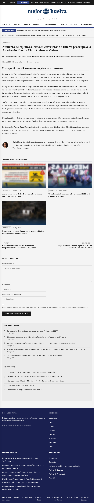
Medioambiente (51, 24)
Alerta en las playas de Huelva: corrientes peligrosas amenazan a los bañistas (22, 194)
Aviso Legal (53, 458)
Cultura (17, 24)
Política (64, 24)
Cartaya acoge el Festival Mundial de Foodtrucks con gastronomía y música (36, 381)
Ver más (77, 145)
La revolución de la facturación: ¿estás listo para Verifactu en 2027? (40, 2)
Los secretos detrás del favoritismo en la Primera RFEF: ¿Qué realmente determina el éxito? (41, 343)
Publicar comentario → (17, 314)
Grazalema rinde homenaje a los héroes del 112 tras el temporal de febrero (69, 194)
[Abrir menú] (4, 2)
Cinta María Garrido (20, 142)
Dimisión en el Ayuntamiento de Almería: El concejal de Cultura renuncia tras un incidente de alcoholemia (46, 349)
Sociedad (74, 24)
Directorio (52, 434)
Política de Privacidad (57, 474)
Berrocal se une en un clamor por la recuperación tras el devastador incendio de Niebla (23, 232)
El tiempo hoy (86, 24)
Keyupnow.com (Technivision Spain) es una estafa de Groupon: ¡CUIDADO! (35, 376)
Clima (51, 422)
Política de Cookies (56, 470)
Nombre (6, 285)
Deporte (27, 24)
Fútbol (51, 446)
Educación (53, 442)
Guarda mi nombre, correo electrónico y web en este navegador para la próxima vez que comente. (45, 307)
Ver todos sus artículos (20, 148)
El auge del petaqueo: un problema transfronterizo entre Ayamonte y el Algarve (36, 337)
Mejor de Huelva (14, 497)
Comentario (8, 263)
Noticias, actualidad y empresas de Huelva (64, 466)
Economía (37, 24)
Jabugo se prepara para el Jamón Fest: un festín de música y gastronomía (34, 355)
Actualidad (6, 24)
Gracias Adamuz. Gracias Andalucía (21, 385)
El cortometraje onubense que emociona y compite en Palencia (31, 372)
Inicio (4, 35)
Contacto (52, 462)
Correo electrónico (11, 294)
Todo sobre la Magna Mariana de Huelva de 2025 (26, 390)
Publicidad (52, 478)
